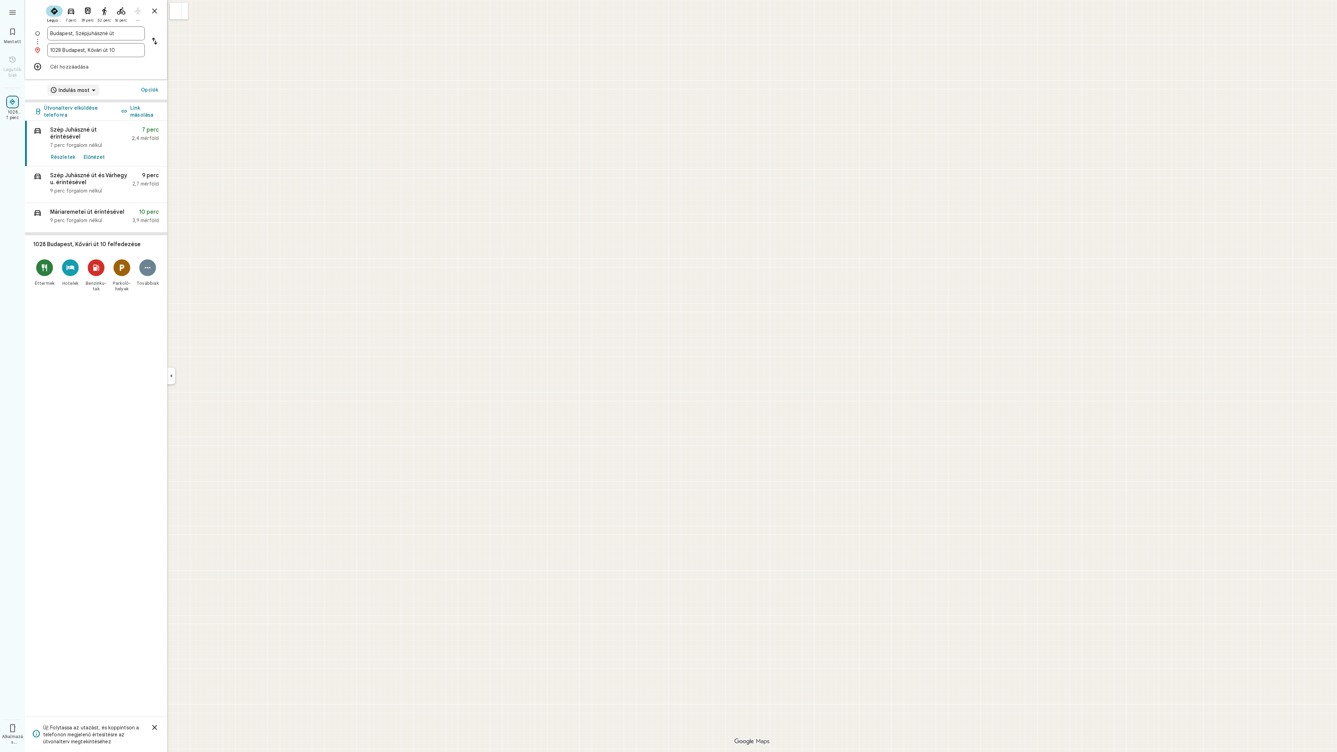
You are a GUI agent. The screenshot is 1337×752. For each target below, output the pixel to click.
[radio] (54, 13)
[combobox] (96, 33)
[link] (96, 143)
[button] (175, 11)
